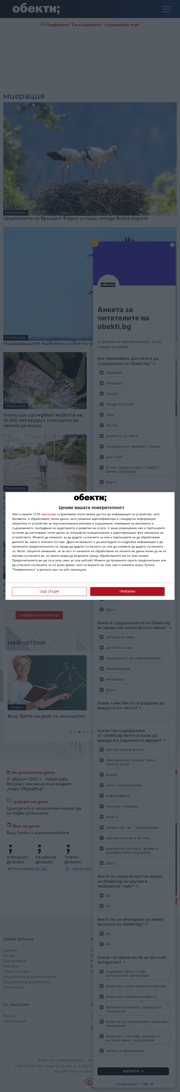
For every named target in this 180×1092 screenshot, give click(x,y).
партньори (48, 514)
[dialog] (90, 546)
